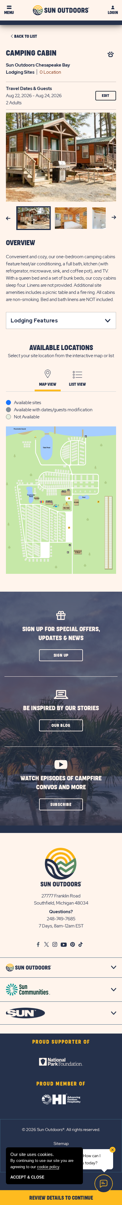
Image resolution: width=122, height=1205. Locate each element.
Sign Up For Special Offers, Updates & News (61, 633)
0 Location (50, 72)
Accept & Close (27, 1177)
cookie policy (48, 1167)
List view (77, 384)
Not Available (26, 417)
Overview (20, 243)
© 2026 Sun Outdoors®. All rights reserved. (61, 1129)
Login (113, 13)
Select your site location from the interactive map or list (61, 356)
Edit (106, 95)
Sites (20, 72)
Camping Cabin (31, 53)
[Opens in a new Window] (61, 1062)
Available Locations (61, 348)
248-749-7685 (61, 919)
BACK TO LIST (25, 36)
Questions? (61, 912)
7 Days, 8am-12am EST (61, 926)
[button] (61, 655)
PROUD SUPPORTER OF (61, 1042)
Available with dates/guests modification (53, 410)
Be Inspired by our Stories (61, 708)
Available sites (27, 403)
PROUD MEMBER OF (61, 1084)
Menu (9, 13)
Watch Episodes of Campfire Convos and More (61, 782)
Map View (47, 384)
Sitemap (61, 1143)
